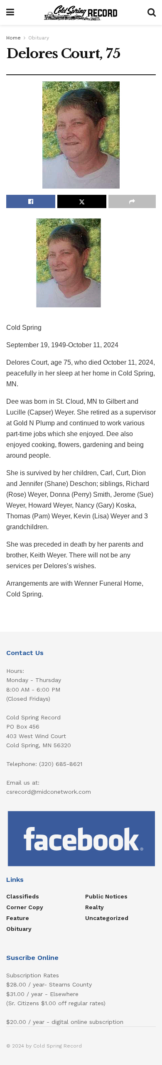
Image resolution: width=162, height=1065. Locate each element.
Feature (17, 918)
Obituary (38, 38)
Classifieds (22, 896)
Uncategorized (106, 918)
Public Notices (106, 896)
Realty (94, 907)
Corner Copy (24, 907)
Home (13, 38)
